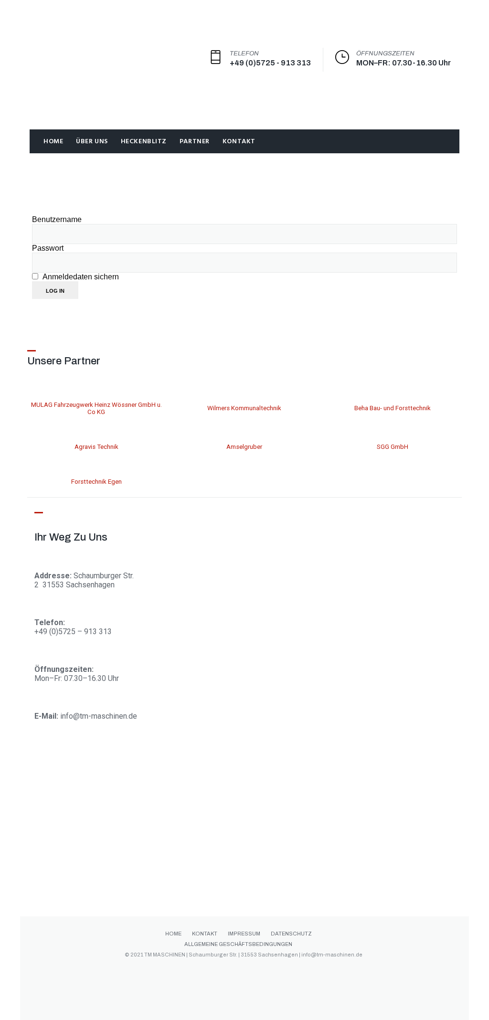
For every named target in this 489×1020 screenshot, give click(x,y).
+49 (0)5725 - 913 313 (270, 63)
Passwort (48, 248)
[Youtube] (302, 970)
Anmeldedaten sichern (80, 277)
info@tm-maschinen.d (96, 716)
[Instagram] (243, 970)
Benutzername (57, 219)
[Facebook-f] (185, 970)
